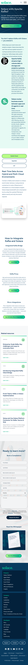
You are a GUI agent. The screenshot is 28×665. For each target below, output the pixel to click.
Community (7, 636)
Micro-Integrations (8, 584)
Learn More (14, 262)
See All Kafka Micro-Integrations (14, 317)
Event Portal (7, 582)
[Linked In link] (8, 649)
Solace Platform (8, 575)
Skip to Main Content (7, 5)
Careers (6, 597)
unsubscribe (10, 513)
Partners (6, 604)
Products (6, 573)
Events (5, 607)
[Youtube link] (14, 649)
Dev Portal (6, 627)
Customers (6, 602)
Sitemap (21, 660)
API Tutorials (7, 625)
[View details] (6, 2)
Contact (15, 642)
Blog (5, 634)
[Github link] (19, 649)
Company (6, 595)
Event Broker (7, 579)
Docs (5, 622)
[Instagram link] (17, 649)
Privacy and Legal (8, 611)
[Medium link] (22, 649)
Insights (6, 589)
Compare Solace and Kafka (11, 26)
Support (6, 642)
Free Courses (7, 631)
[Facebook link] (6, 649)
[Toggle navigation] (25, 2)
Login (22, 642)
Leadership (6, 600)
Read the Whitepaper (13, 555)
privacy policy (14, 510)
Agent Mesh (7, 577)
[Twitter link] (11, 649)
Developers (7, 620)
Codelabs (6, 629)
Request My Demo (14, 517)
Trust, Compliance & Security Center (13, 614)
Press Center (7, 609)
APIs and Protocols (8, 586)
